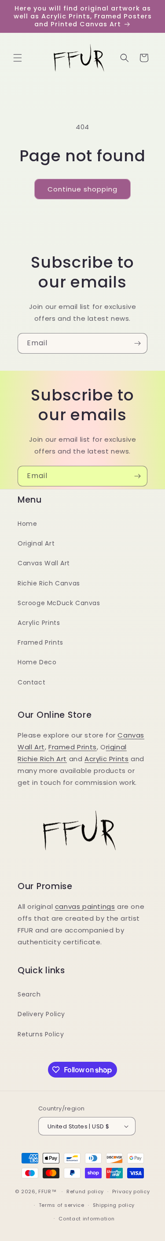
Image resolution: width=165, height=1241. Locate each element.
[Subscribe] (137, 343)
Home (27, 523)
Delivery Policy (41, 1014)
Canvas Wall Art (44, 563)
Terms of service (61, 1205)
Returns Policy (41, 1034)
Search (29, 994)
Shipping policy (114, 1205)
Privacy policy (131, 1191)
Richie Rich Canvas (49, 583)
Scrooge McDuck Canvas (59, 603)
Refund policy (85, 1191)
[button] (17, 57)
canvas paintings (85, 906)
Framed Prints (40, 642)
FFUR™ (47, 1191)
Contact (31, 682)
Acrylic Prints (39, 622)
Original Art (36, 543)
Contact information (86, 1218)
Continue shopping (82, 189)
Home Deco (37, 662)
